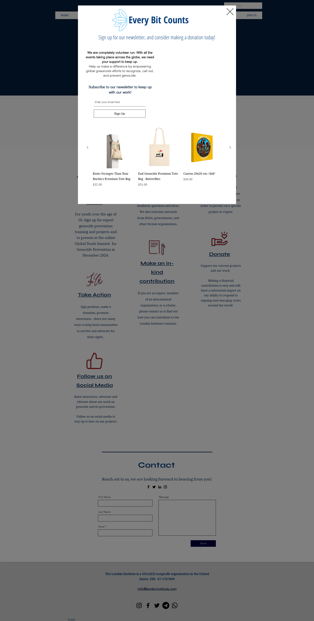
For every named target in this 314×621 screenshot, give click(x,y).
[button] (230, 11)
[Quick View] (113, 147)
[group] (158, 161)
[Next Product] (230, 147)
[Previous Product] (87, 147)
